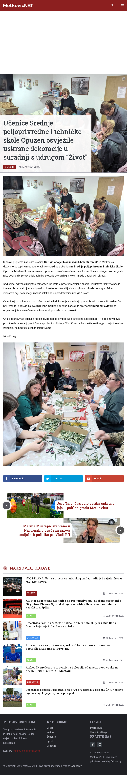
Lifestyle (33, 682)
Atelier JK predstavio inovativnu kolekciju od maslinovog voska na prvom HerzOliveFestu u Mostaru (72, 669)
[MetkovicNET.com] (18, 5)
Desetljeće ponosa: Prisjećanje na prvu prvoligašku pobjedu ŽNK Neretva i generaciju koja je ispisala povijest (74, 691)
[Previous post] (7, 506)
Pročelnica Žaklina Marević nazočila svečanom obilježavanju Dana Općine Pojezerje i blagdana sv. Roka (71, 624)
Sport (31, 615)
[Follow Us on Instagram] (99, 744)
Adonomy (116, 761)
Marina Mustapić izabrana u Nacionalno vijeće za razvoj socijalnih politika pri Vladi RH (44, 530)
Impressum (96, 727)
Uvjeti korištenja (98, 732)
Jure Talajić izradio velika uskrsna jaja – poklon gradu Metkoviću (85, 505)
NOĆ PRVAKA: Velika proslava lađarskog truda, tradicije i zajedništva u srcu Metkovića (74, 579)
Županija (32, 637)
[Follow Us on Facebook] (92, 744)
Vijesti (9, 167)
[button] (112, 5)
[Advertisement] (63, 36)
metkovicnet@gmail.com (26, 750)
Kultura (50, 732)
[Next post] (120, 530)
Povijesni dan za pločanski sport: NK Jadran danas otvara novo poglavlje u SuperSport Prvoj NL (69, 646)
